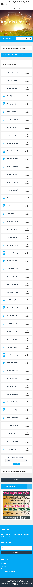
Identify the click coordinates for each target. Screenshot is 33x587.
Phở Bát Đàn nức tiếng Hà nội (16, 308)
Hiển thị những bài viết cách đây (16, 457)
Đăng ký (16, 479)
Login (17, 8)
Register (25, 8)
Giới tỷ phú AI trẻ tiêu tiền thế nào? (17, 229)
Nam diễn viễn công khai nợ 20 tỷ (17, 96)
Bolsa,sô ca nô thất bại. (14, 441)
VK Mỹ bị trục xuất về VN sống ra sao (18, 190)
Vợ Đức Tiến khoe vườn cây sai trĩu (17, 135)
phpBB (15, 583)
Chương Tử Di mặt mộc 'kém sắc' (17, 268)
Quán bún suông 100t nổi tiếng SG (17, 261)
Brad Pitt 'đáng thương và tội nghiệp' (18, 363)
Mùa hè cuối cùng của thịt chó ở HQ (18, 253)
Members (4, 569)
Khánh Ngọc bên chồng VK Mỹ (16, 425)
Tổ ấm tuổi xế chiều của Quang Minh (18, 119)
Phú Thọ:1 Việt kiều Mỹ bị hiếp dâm (17, 159)
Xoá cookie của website (8, 571)
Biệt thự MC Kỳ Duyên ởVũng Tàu (17, 394)
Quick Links (7, 38)
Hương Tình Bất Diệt (13, 182)
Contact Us (4, 563)
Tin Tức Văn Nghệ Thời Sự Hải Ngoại (15, 2)
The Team (4, 566)
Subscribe (16, 552)
